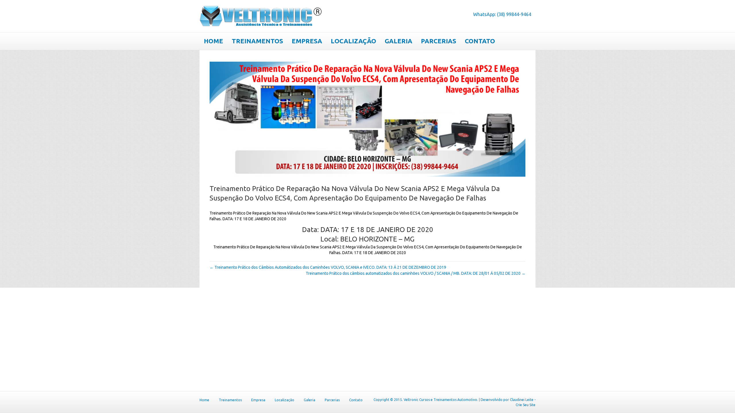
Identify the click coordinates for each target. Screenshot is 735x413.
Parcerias (438, 40)
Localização (353, 40)
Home (213, 40)
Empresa (307, 40)
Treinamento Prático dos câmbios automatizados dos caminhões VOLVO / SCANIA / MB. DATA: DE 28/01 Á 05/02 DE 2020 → (415, 273)
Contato (480, 40)
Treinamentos (257, 40)
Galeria (398, 40)
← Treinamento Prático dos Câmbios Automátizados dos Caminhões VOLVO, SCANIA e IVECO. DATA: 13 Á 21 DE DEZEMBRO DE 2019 (328, 267)
